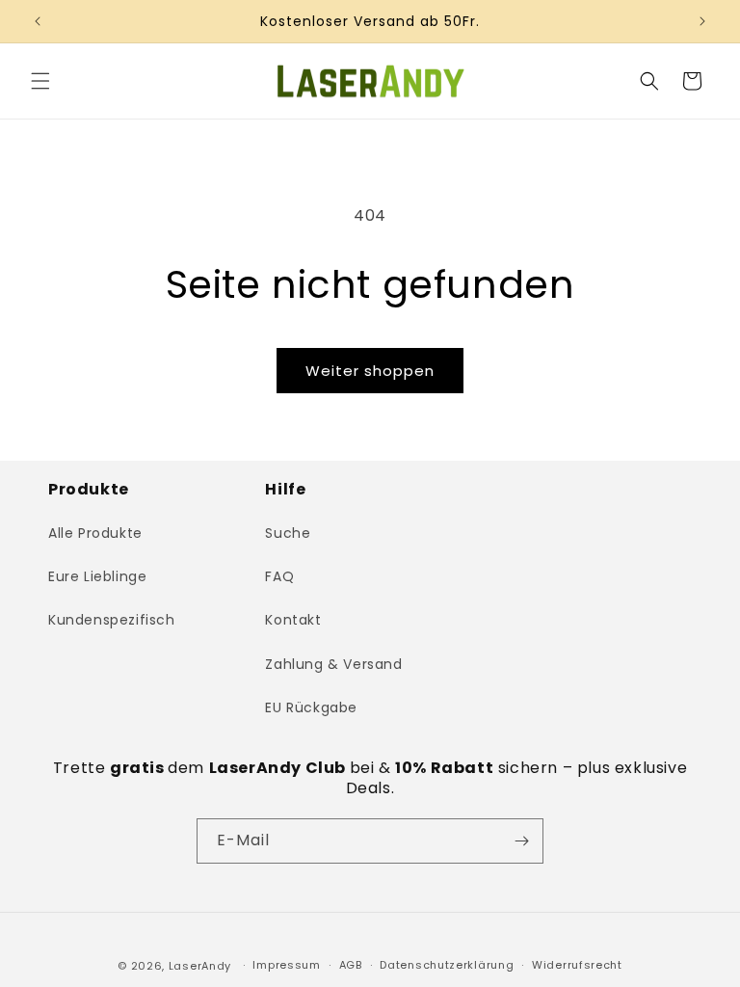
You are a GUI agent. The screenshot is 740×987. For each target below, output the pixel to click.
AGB (350, 965)
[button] (40, 81)
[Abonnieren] (521, 841)
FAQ (279, 576)
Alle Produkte (95, 533)
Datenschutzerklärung (447, 965)
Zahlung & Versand (333, 664)
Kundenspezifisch (111, 619)
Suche (287, 533)
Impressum (286, 965)
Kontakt (293, 619)
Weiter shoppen (370, 370)
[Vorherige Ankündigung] (37, 21)
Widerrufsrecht (577, 965)
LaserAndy (200, 966)
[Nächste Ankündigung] (702, 21)
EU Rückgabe (311, 707)
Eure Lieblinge (97, 576)
